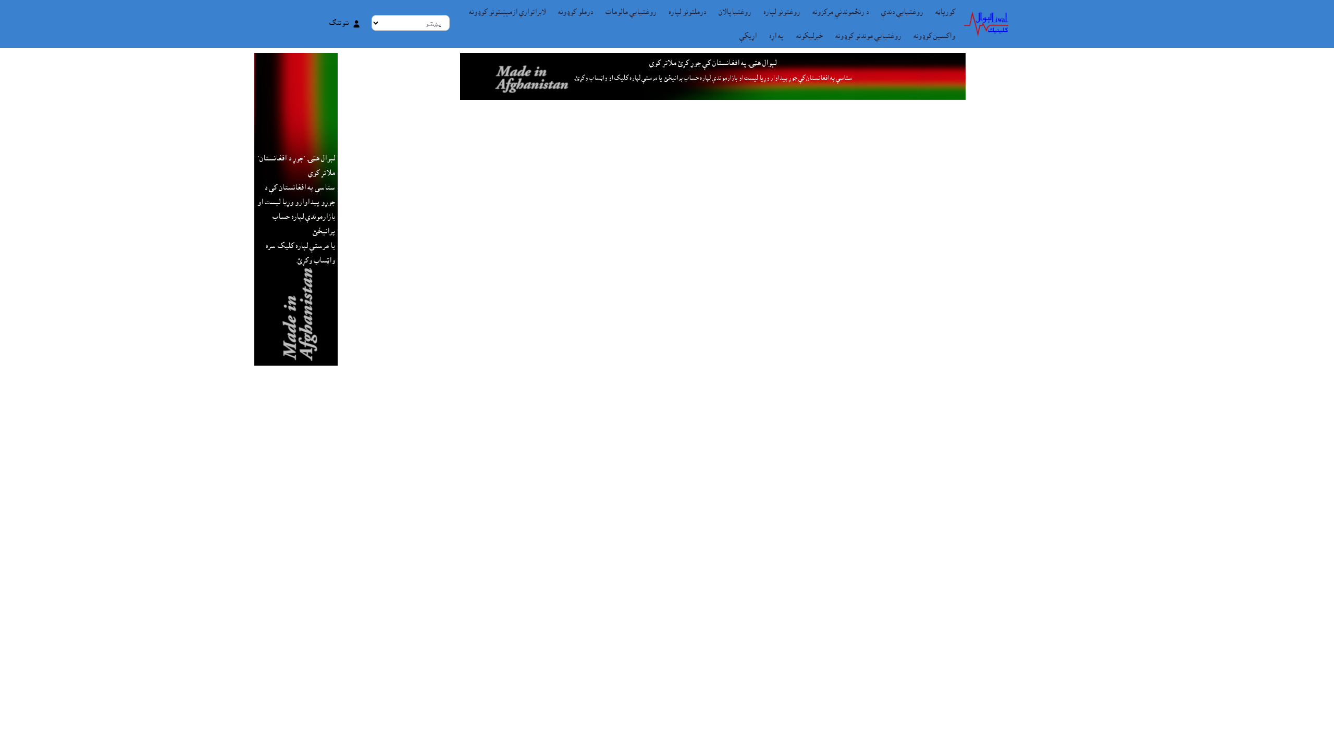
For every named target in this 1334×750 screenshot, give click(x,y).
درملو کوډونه (575, 12)
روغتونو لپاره (781, 12)
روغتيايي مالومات (631, 12)
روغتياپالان (735, 12)
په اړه (776, 36)
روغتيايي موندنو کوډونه (868, 36)
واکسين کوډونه (934, 36)
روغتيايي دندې (902, 12)
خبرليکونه (809, 36)
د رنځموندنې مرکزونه (840, 12)
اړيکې (748, 36)
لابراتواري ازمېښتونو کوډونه (507, 12)
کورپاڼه (945, 12)
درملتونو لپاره (687, 12)
